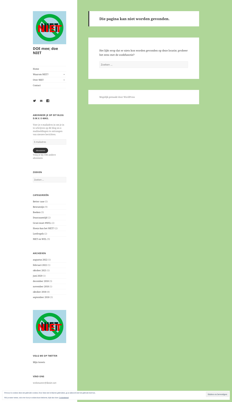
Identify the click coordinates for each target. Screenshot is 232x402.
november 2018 (41, 286)
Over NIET (38, 79)
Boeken (36, 212)
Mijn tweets (39, 362)
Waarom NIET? (40, 74)
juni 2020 (37, 275)
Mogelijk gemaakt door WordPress (117, 97)
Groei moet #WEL (42, 223)
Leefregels (38, 233)
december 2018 (41, 281)
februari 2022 (40, 265)
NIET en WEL (40, 239)
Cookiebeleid (64, 398)
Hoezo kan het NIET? (43, 228)
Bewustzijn (38, 206)
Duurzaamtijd (40, 217)
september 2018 (41, 297)
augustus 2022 (40, 259)
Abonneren (40, 150)
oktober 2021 (39, 270)
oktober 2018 (39, 291)
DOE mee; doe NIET (45, 50)
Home (36, 68)
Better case (38, 201)
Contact (37, 85)
